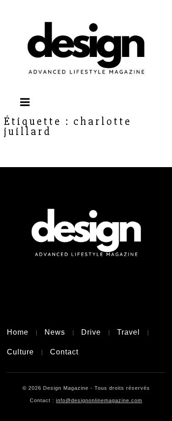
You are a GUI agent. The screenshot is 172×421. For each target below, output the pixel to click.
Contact (64, 352)
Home (17, 332)
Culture (20, 352)
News (54, 332)
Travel (128, 332)
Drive (91, 332)
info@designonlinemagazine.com (99, 400)
